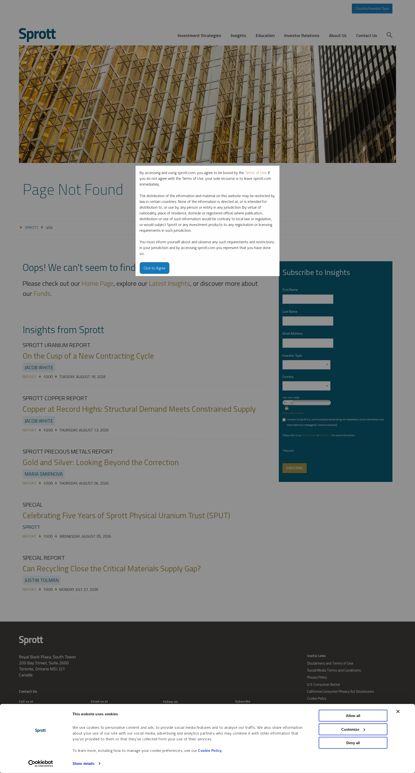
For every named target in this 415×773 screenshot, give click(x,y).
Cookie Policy (210, 750)
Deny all (353, 743)
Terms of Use (255, 172)
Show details (83, 763)
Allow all (353, 716)
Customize (350, 729)
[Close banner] (398, 711)
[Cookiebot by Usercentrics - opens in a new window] (41, 763)
